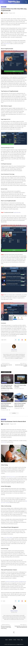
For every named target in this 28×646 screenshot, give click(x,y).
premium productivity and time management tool (16, 581)
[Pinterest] (22, 340)
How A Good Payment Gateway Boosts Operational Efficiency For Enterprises (7, 406)
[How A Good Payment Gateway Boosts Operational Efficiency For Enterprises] (7, 397)
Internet (3, 6)
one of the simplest (8, 537)
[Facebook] (15, 340)
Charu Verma (14, 349)
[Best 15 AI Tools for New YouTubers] (20, 379)
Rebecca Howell (14, 611)
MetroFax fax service (10, 476)
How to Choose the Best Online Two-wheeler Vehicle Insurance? (20, 405)
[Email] (25, 340)
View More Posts (14, 351)
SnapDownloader (6, 43)
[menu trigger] (2, 2)
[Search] (25, 2)
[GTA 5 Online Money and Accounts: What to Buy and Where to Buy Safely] (7, 379)
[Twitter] (19, 340)
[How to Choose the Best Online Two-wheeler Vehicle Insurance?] (20, 397)
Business (3, 419)
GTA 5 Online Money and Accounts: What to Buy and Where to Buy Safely (7, 386)
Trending (4, 634)
